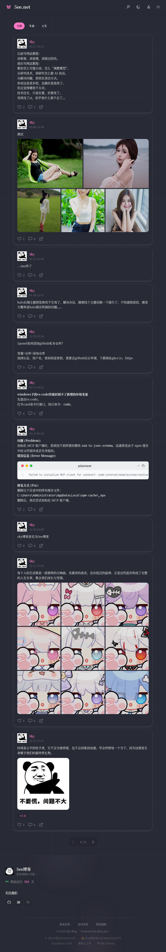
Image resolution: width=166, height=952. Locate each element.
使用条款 (83, 924)
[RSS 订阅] (28, 902)
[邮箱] (18, 902)
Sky (32, 42)
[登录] (148, 7)
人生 (44, 26)
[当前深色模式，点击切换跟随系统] (138, 7)
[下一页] (93, 842)
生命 (31, 26)
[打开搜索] (128, 7)
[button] (158, 6)
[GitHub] (9, 902)
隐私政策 (65, 924)
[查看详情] (41, 107)
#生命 (22, 816)
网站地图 (101, 924)
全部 (19, 26)
